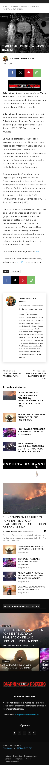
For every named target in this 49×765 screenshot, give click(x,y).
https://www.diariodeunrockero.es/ (31, 305)
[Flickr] (19, 733)
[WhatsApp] (37, 73)
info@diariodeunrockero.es (27, 714)
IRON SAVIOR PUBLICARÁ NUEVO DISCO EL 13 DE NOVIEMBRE (31, 432)
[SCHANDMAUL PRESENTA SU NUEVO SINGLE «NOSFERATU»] (9, 417)
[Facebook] (12, 73)
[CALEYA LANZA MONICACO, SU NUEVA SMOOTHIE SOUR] (9, 590)
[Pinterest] (28, 73)
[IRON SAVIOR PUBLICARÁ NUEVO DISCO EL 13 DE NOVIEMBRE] (9, 432)
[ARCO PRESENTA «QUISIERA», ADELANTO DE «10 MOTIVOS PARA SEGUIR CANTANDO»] (9, 446)
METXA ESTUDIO (24, 748)
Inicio (5, 7)
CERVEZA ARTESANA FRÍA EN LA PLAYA (12, 375)
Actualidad (14, 7)
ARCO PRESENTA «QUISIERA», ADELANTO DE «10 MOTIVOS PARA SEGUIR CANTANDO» (31, 447)
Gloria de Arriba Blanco (23, 59)
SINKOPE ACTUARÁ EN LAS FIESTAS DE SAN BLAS (36, 376)
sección (20, 262)
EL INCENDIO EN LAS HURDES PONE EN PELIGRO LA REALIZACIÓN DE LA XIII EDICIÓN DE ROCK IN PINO (31, 399)
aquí (38, 251)
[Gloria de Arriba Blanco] (6, 59)
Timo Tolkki (15, 271)
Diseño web (8, 748)
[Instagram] (24, 733)
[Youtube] (34, 733)
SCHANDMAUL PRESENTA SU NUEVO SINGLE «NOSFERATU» (31, 417)
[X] (20, 73)
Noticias (24, 7)
